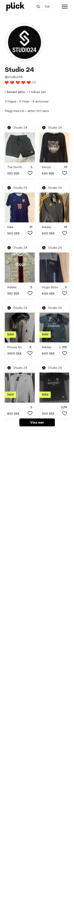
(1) (34, 82)
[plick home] (15, 6)
